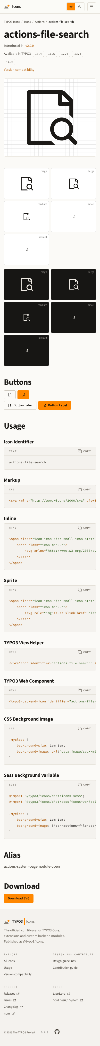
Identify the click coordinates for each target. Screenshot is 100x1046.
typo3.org (59, 993)
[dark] (80, 6)
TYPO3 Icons (12, 22)
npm (7, 1013)
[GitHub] (57, 1032)
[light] (71, 6)
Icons (27, 22)
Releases (9, 993)
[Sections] (91, 6)
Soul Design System (65, 1000)
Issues (7, 1000)
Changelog (11, 1007)
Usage (8, 968)
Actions (39, 22)
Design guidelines (64, 961)
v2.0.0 (29, 45)
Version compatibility (19, 69)
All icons (9, 961)
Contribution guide (65, 968)
